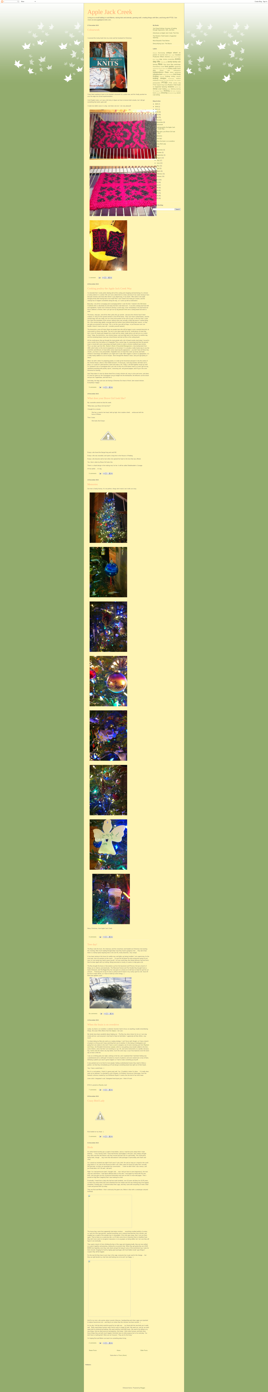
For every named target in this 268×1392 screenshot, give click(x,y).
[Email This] (103, 278)
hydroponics (177, 70)
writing (158, 95)
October (159, 152)
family (170, 62)
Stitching (173, 89)
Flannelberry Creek (158, 66)
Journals (171, 74)
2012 (156, 180)
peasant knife (123, 309)
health (175, 68)
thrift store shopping (175, 91)
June (158, 163)
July (158, 160)
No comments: (93, 1013)
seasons (171, 87)
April (158, 168)
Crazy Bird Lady (95, 1100)
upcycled (158, 93)
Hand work (165, 68)
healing (170, 68)
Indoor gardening (175, 72)
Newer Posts (93, 1350)
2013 (156, 120)
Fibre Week (166, 64)
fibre (160, 64)
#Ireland (155, 52)
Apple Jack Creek (109, 11)
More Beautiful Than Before (161, 40)
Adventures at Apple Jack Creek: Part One (166, 33)
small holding (162, 89)
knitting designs (159, 78)
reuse (166, 84)
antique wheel (172, 53)
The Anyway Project (158, 91)
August (159, 158)
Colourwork (93, 29)
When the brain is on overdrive (103, 1024)
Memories (92, 484)
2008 (156, 190)
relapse (114, 1031)
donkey (165, 59)
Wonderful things (172, 93)
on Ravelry (100, 1085)
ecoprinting (171, 59)
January (159, 176)
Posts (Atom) (123, 1355)
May (158, 166)
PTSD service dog (175, 82)
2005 (156, 198)
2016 (156, 112)
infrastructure (157, 74)
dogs (160, 59)
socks (168, 89)
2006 (156, 195)
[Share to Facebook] (109, 278)
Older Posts (144, 1350)
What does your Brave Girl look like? (106, 398)
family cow (177, 62)
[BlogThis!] (105, 278)
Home (118, 1350)
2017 (156, 109)
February (159, 174)
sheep (155, 89)
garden (171, 66)
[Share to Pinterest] (111, 278)
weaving (164, 93)
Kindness (162, 76)
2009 (156, 188)
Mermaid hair (162, 80)
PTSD (164, 82)
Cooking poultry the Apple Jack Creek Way (109, 288)
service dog (178, 86)
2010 (156, 185)
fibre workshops (176, 64)
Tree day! (92, 944)
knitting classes (176, 76)
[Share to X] (107, 278)
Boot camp (171, 54)
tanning (178, 89)
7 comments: (93, 1090)
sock (115, 1045)
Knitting (167, 76)
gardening (178, 66)
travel (154, 93)
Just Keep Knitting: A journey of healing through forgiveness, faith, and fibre (165, 29)
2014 (156, 117)
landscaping (171, 78)
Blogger (142, 1388)
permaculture (156, 82)
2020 (156, 104)
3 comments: (93, 387)
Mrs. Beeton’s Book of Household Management (117, 346)
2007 (156, 193)
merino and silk (95, 1051)
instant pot (165, 74)
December (160, 122)
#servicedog (161, 52)
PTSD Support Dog (158, 84)
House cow (165, 70)
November (160, 150)
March (159, 171)
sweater (113, 1047)
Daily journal (174, 56)
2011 (156, 182)
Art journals (161, 54)
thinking (167, 91)
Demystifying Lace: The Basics (162, 43)
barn (166, 54)
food (166, 66)
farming (155, 64)
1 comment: (92, 277)
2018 (156, 106)
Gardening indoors (157, 68)
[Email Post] (99, 277)
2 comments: (93, 1136)
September (160, 155)
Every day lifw (164, 62)
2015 (156, 114)
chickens (167, 56)
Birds (90, 1147)
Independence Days (161, 72)
